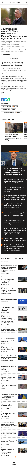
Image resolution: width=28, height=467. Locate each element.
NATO (13, 109)
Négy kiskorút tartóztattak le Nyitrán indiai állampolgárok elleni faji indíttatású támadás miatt (14, 205)
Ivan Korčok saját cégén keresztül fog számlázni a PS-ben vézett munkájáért (15, 239)
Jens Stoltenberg (7, 106)
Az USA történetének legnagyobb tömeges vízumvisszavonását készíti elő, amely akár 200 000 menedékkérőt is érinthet (8, 319)
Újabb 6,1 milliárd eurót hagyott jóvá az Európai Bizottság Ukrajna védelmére (9, 396)
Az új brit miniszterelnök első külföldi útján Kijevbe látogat (8, 432)
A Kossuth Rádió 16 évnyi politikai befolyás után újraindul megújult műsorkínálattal (7, 451)
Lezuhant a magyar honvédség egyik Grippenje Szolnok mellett (9, 441)
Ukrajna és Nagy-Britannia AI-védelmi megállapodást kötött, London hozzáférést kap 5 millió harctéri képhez (9, 358)
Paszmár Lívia (6, 54)
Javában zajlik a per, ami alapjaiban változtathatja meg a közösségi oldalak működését (9, 330)
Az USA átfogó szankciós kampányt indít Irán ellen (7, 348)
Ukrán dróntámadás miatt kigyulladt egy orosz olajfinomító (7, 309)
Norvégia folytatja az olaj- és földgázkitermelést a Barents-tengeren (8, 368)
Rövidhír (19, 112)
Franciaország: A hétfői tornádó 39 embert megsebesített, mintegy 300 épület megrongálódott (9, 280)
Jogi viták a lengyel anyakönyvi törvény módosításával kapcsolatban (8, 405)
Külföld (16, 106)
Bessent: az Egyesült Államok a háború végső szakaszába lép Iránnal (9, 387)
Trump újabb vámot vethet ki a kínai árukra (9, 300)
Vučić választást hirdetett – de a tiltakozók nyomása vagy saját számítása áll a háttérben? (9, 377)
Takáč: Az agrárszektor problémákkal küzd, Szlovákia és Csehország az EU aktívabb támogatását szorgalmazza (15, 197)
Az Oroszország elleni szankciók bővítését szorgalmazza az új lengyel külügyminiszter (13, 137)
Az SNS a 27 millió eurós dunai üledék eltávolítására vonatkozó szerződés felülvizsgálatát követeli (14, 171)
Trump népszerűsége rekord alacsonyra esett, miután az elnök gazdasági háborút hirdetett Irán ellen (15, 181)
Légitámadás (6, 109)
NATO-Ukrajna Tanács (8, 112)
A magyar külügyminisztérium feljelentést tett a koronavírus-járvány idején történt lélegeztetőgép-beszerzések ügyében (9, 268)
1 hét (23, 150)
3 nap (14, 150)
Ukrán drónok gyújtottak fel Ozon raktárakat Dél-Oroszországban (8, 415)
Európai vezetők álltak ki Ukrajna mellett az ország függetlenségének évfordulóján (9, 424)
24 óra (4, 150)
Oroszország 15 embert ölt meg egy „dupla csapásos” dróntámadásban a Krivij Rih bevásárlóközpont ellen (14, 213)
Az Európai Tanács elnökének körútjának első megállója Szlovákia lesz (9, 340)
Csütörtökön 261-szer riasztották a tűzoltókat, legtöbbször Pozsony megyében (14, 189)
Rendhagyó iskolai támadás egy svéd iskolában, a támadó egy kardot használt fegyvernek (14, 222)
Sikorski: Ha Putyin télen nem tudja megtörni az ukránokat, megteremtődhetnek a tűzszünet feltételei (9, 291)
